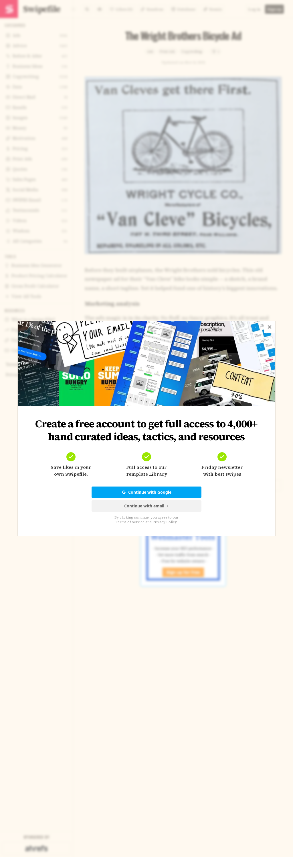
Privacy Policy (165, 522)
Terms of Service (130, 522)
